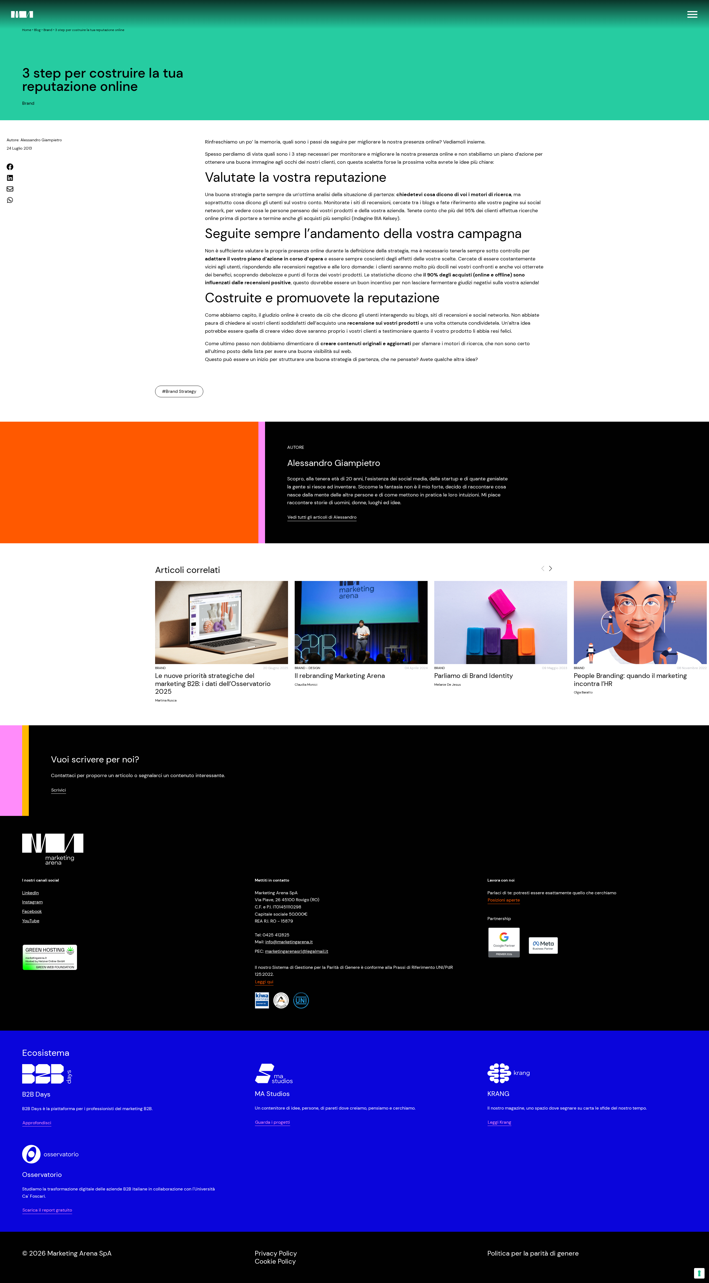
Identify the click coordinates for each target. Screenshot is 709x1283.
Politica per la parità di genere (533, 1253)
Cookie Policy (275, 1261)
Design (314, 668)
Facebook (32, 911)
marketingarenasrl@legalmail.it (296, 951)
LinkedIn (30, 893)
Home (26, 30)
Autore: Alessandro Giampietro (34, 139)
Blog (37, 30)
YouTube (30, 921)
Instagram (32, 902)
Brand (47, 30)
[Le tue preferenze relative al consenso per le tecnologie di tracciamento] (699, 1273)
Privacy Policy (276, 1253)
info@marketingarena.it (289, 942)
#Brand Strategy (179, 391)
